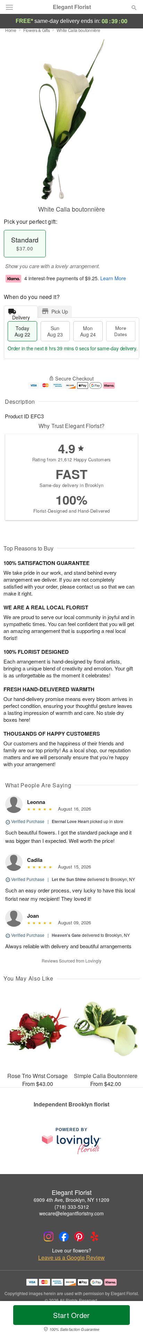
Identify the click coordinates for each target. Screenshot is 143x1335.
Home (10, 30)
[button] (128, 1319)
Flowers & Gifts (36, 30)
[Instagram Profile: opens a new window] (48, 1236)
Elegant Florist (72, 7)
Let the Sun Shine (69, 879)
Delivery (21, 316)
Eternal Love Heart (70, 821)
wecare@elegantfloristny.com (71, 1213)
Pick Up (59, 311)
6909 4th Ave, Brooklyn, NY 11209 (71, 1199)
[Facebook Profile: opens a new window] (64, 1236)
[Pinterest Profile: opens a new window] (79, 1236)
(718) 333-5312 (71, 1206)
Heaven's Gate (66, 935)
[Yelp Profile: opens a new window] (94, 1236)
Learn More (113, 278)
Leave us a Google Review (71, 1257)
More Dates (120, 331)
